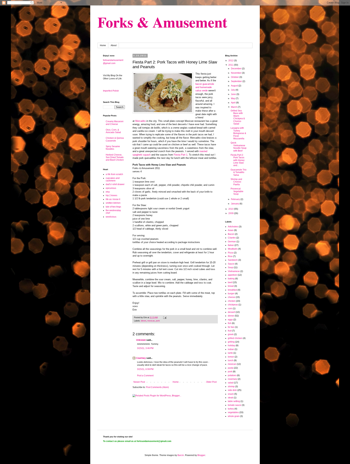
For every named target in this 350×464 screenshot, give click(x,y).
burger (231, 293)
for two (231, 327)
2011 (231, 65)
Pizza (230, 252)
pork (158, 321)
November (236, 73)
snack (231, 394)
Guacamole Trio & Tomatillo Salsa (238, 172)
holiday (231, 345)
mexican (151, 321)
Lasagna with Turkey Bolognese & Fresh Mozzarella (238, 133)
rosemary (232, 379)
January (235, 203)
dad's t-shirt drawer (115, 184)
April (233, 102)
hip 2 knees (111, 195)
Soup (230, 267)
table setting (234, 401)
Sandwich (233, 260)
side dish (232, 390)
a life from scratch (114, 174)
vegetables (233, 412)
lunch (230, 360)
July (233, 90)
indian (231, 349)
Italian (231, 245)
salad (230, 382)
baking (231, 278)
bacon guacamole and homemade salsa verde (204, 87)
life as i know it (113, 199)
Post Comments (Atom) (157, 387)
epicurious (111, 188)
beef (230, 282)
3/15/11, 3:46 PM (145, 348)
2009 (231, 213)
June (233, 94)
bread (231, 286)
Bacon (231, 234)
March (234, 107)
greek (231, 334)
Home (103, 45)
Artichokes (233, 226)
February (235, 199)
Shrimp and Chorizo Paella (236, 182)
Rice (230, 256)
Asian (231, 230)
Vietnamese (234, 271)
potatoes (232, 375)
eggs (230, 319)
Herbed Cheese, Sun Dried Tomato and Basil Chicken (115, 157)
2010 (231, 209)
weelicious (111, 217)
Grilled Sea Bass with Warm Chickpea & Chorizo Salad (238, 117)
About (113, 45)
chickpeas (233, 304)
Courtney (141, 358)
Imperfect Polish (111, 91)
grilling (231, 342)
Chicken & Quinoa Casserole (115, 139)
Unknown (141, 340)
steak (230, 397)
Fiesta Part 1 (180, 154)
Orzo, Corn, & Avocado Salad (113, 131)
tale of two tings (113, 206)
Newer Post (139, 382)
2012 (231, 60)
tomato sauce (234, 405)
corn (230, 308)
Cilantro (232, 237)
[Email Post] (164, 317)
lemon (231, 357)
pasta (230, 368)
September (236, 81)
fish (229, 323)
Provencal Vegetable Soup (237, 191)
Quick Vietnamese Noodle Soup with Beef (238, 146)
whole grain (234, 416)
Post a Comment (145, 375)
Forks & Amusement (162, 21)
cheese (231, 297)
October (235, 77)
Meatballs (233, 249)
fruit (230, 330)
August (234, 85)
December (236, 68)
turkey (231, 408)
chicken (232, 301)
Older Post (211, 382)
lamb (230, 353)
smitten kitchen (113, 203)
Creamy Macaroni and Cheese (114, 122)
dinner (143, 321)
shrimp (231, 386)
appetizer (232, 275)
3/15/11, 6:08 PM (145, 369)
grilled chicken (235, 338)
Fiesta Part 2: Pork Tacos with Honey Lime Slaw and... (237, 160)
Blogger (201, 455)
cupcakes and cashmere (113, 179)
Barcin (181, 455)
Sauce (231, 264)
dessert (231, 312)
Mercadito (140, 121)
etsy (108, 192)
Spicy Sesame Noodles (113, 147)
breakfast (232, 290)
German (232, 241)
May (233, 98)
